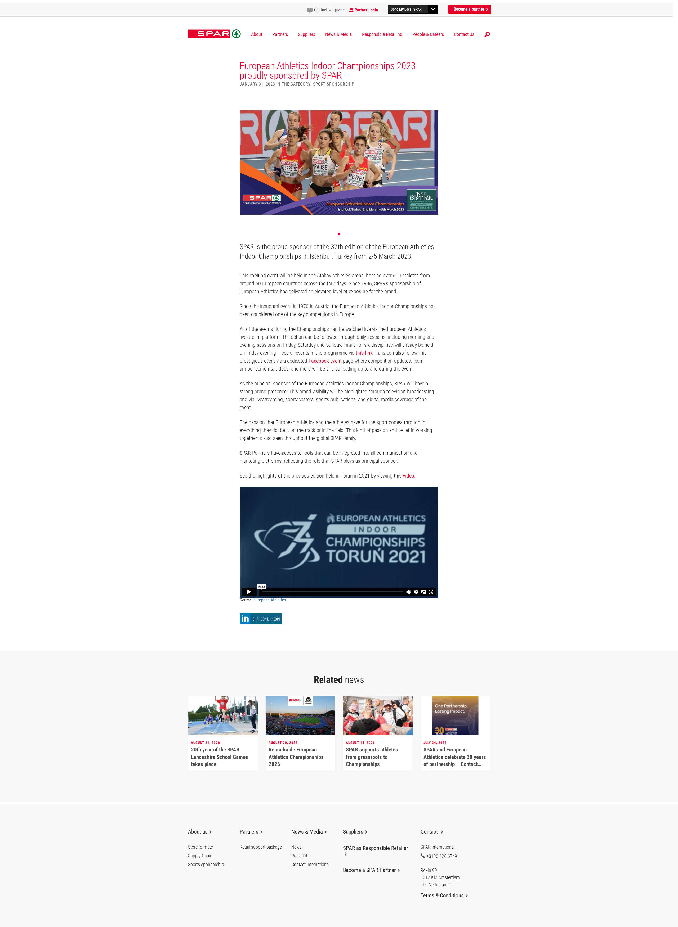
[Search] (487, 34)
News (296, 847)
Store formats (200, 847)
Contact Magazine (329, 9)
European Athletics (270, 599)
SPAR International (214, 33)
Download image (432, 102)
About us (198, 832)
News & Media (338, 34)
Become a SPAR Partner (369, 870)
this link (364, 353)
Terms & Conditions (442, 895)
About (256, 34)
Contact (430, 832)
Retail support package (261, 847)
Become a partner (469, 9)
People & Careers (428, 34)
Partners (280, 34)
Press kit (299, 855)
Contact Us (464, 34)
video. (409, 475)
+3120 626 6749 (441, 856)
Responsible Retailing (382, 34)
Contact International (310, 864)
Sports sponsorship (206, 864)
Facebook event (325, 361)
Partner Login (366, 9)
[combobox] (413, 8)
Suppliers (306, 34)
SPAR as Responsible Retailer (375, 848)
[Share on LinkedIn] (261, 622)
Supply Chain (200, 855)
